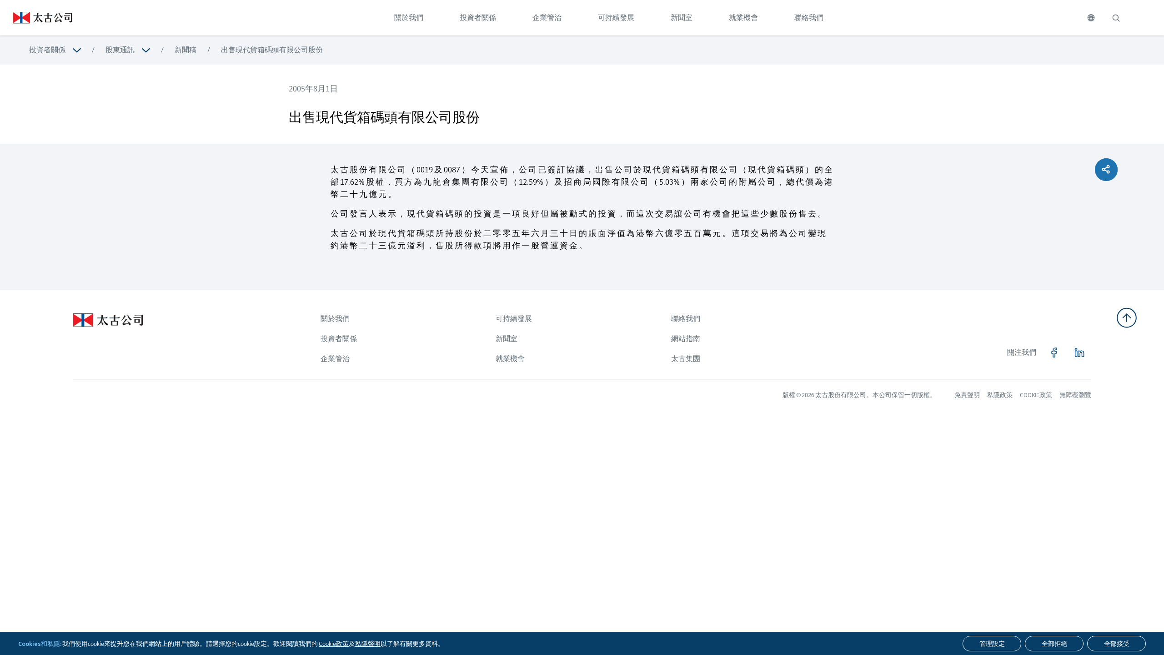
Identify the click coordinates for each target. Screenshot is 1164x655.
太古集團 (685, 358)
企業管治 (547, 17)
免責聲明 (967, 394)
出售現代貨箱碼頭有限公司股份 (272, 49)
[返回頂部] (1126, 317)
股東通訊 (120, 49)
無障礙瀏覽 (1075, 394)
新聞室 (681, 17)
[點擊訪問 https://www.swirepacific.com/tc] (36, 18)
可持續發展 (616, 17)
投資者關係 (478, 17)
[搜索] (1116, 17)
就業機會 (743, 17)
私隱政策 (1000, 394)
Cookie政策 (334, 643)
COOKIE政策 (1036, 394)
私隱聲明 (368, 643)
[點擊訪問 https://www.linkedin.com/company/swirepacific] (1079, 352)
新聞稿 (185, 49)
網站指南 (685, 338)
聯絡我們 (808, 17)
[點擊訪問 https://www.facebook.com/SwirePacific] (1054, 352)
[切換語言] (1091, 17)
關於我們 (408, 17)
